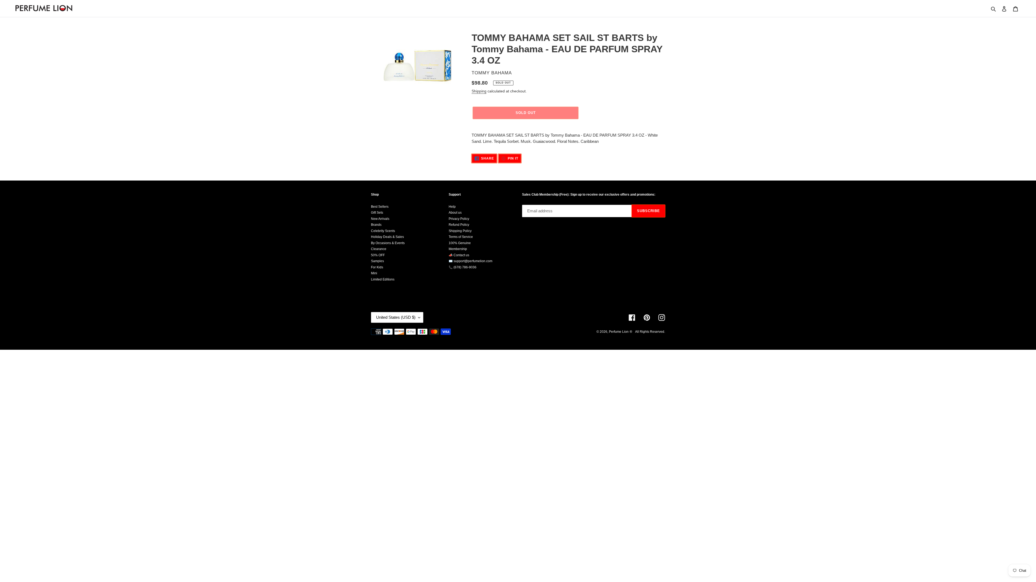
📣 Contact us (459, 255)
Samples (377, 261)
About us (455, 212)
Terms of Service (461, 237)
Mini (374, 273)
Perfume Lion (619, 332)
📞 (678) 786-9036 (462, 267)
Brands (376, 225)
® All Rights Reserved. (647, 332)
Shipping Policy (460, 231)
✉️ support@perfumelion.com (470, 261)
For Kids (377, 267)
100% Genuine (460, 243)
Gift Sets (377, 212)
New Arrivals (380, 219)
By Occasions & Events (388, 243)
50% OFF (378, 255)
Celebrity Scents (383, 231)
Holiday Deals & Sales (387, 237)
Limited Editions (382, 279)
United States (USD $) (395, 317)
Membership (458, 249)
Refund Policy (459, 225)
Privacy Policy (459, 219)
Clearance (378, 249)
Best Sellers (379, 207)
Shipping (479, 91)
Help (452, 207)
